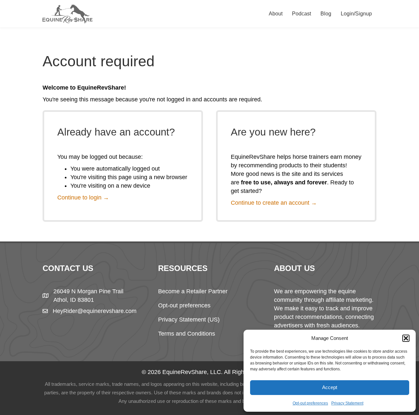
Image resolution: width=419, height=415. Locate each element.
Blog (325, 13)
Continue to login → (83, 197)
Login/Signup (356, 13)
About (275, 13)
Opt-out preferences (310, 403)
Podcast (301, 13)
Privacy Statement (347, 403)
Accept (329, 387)
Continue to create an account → (274, 202)
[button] (406, 338)
